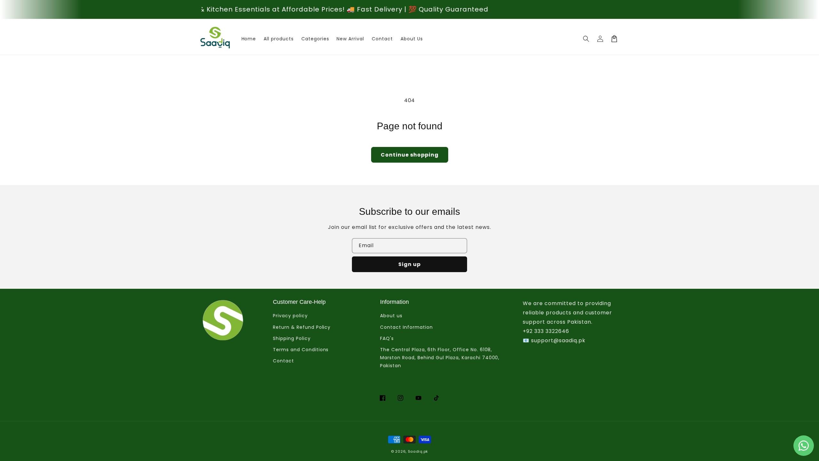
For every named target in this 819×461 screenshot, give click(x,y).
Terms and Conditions (301, 349)
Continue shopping (410, 154)
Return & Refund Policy (301, 327)
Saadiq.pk (418, 451)
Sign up (409, 264)
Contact (283, 361)
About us (391, 315)
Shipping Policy (291, 338)
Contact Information (406, 327)
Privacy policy (290, 315)
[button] (586, 39)
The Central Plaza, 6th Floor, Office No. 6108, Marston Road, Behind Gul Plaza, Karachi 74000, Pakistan (439, 357)
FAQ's (387, 338)
